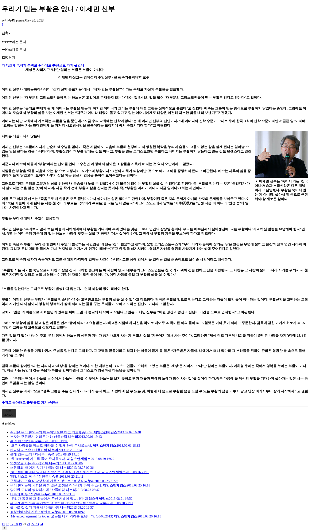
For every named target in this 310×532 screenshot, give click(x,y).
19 (20, 524)
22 (33, 524)
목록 (8, 413)
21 (28, 524)
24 (41, 524)
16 (7, 524)
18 (16, 524)
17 (11, 524)
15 (3, 524)
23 (37, 524)
